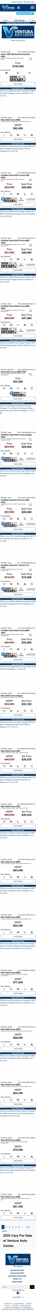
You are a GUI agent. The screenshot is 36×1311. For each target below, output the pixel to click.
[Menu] (32, 7)
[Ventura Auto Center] (8, 7)
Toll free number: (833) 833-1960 (22, 2)
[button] (19, 8)
